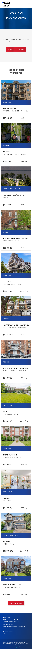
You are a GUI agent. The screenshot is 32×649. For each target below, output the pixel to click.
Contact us (20, 49)
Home (10, 49)
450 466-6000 (10, 623)
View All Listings (15, 603)
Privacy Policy (12, 643)
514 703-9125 (9, 624)
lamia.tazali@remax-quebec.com (16, 626)
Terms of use (20, 643)
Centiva (19, 647)
